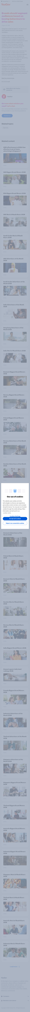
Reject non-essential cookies (15, 523)
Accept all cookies (15, 518)
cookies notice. (7, 513)
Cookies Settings (15, 516)
